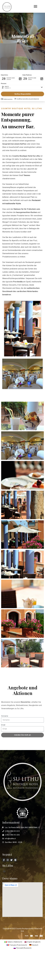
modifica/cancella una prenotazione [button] (27, 99)
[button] (35, 6)
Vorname (4, 716)
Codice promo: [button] (8, 99)
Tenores (27, 175)
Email (3, 725)
